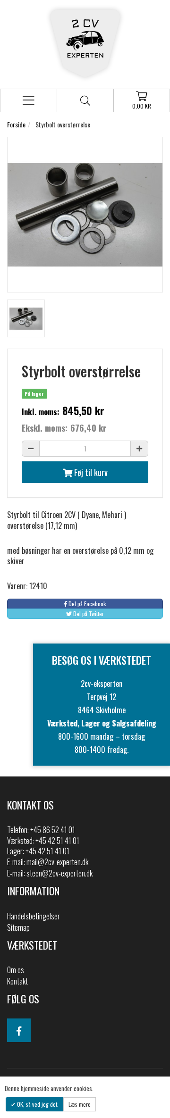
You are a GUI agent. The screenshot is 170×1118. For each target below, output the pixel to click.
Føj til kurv (90, 472)
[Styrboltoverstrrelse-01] (26, 318)
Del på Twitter (88, 613)
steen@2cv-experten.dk (59, 873)
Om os (15, 970)
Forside (16, 124)
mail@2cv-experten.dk (57, 862)
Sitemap (18, 927)
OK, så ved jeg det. (37, 1104)
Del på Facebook (86, 604)
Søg (85, 100)
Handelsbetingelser (33, 916)
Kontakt (17, 981)
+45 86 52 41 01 (52, 829)
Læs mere (79, 1104)
